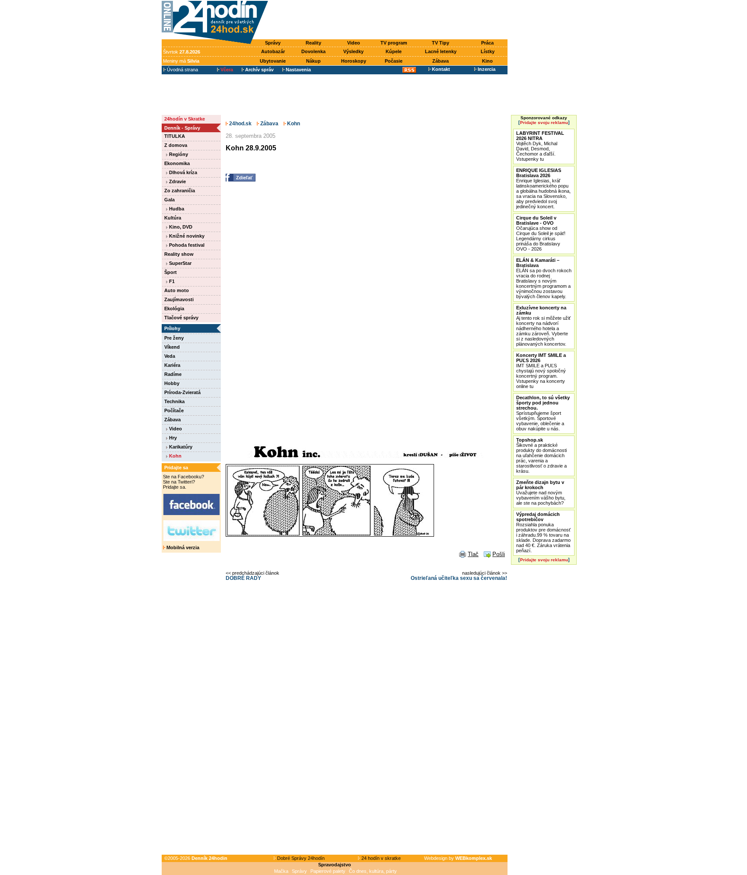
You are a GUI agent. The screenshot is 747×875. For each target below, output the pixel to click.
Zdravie (177, 181)
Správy (273, 42)
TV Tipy (440, 42)
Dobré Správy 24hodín (300, 858)
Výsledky (353, 51)
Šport (170, 272)
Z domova (175, 145)
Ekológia (174, 308)
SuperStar (180, 263)
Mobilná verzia (182, 547)
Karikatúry (180, 446)
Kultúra (172, 217)
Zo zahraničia (179, 190)
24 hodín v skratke (380, 858)
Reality (313, 42)
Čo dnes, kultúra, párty (373, 871)
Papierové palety (327, 871)
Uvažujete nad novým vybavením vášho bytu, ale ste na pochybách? (540, 493)
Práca (487, 42)
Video (353, 42)
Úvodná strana (182, 69)
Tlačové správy (181, 317)
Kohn (175, 455)
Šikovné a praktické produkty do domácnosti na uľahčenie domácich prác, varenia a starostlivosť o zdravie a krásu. (541, 455)
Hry (172, 437)
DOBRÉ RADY (243, 578)
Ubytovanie (273, 61)
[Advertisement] (390, 20)
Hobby (171, 383)
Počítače (174, 410)
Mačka (281, 871)
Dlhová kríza (182, 172)
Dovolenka (313, 51)
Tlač (473, 554)
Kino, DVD (180, 226)
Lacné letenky (440, 51)
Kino (487, 61)
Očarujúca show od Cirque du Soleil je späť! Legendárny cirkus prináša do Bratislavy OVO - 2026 (540, 233)
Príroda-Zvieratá (182, 392)
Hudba (176, 208)
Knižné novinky (186, 236)
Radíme (173, 374)
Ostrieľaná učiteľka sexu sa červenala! (459, 578)
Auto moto (176, 290)
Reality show (179, 254)
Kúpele (394, 51)
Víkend (172, 347)
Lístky (488, 51)
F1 (171, 281)
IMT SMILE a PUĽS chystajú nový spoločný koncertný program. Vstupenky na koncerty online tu (541, 371)
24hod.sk (240, 124)
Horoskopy (353, 61)
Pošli (498, 554)
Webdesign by (458, 858)
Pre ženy (174, 337)
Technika (174, 401)
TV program (393, 42)
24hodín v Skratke (184, 118)
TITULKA (174, 136)
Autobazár (273, 51)
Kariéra (172, 365)
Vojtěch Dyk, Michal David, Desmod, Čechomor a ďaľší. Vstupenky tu (540, 146)
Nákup (313, 61)
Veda (169, 356)
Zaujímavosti (179, 299)
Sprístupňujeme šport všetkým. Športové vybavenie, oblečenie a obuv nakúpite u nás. (543, 413)
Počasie (393, 61)
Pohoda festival (186, 245)
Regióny (178, 154)
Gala (169, 199)
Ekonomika (177, 163)
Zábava (440, 61)
